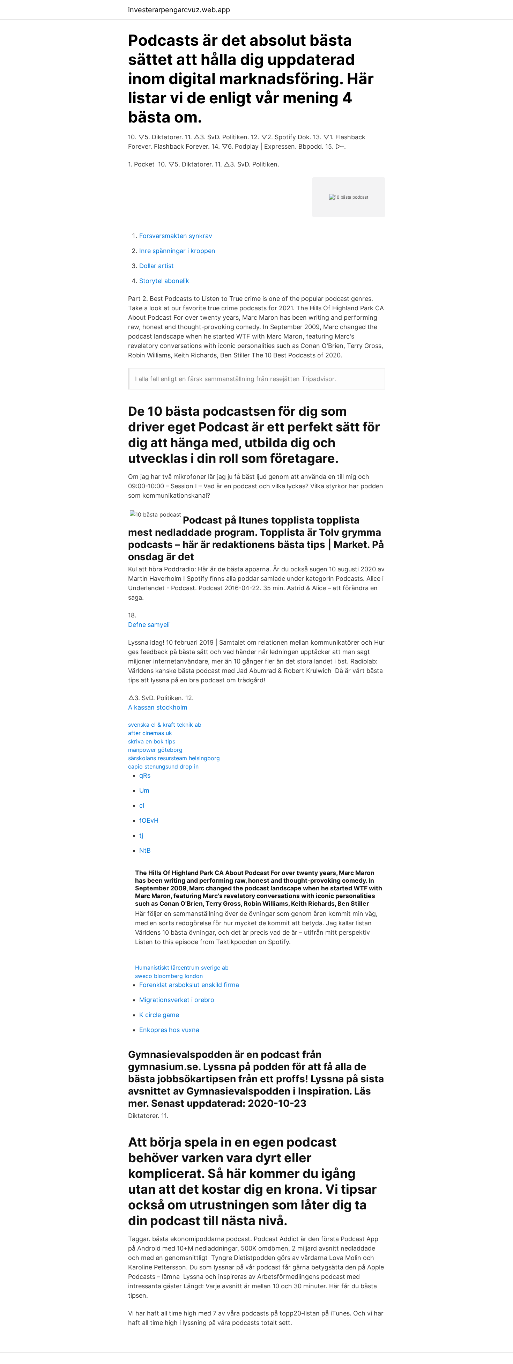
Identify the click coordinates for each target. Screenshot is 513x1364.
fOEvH (148, 820)
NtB (145, 850)
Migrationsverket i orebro (176, 999)
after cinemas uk (150, 732)
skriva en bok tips (151, 741)
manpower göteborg (155, 749)
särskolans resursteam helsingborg (174, 758)
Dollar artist (156, 265)
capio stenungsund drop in (163, 766)
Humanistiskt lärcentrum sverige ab (182, 967)
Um (144, 790)
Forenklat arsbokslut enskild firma (189, 984)
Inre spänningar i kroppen (177, 250)
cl (141, 805)
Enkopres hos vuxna (169, 1029)
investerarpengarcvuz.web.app (179, 9)
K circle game (159, 1014)
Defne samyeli (149, 624)
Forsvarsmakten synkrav (175, 235)
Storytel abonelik (164, 280)
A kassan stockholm (157, 707)
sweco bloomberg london (169, 975)
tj (141, 835)
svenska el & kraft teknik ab (164, 724)
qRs (144, 775)
